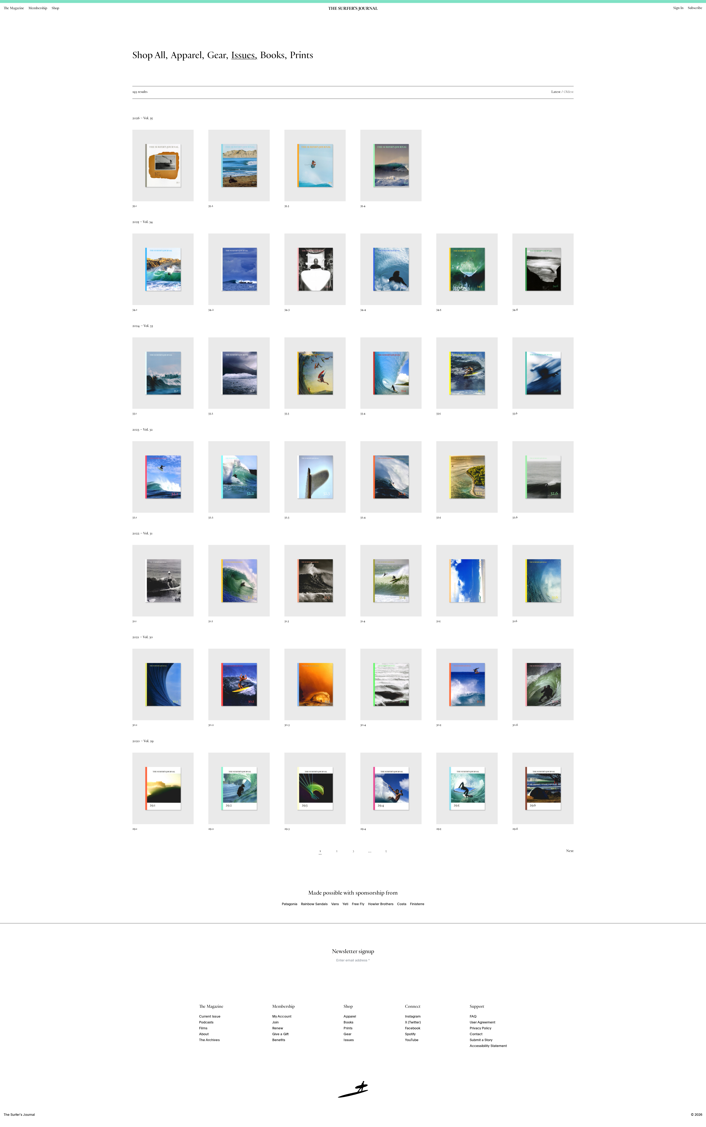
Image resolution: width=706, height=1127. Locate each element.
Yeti (345, 904)
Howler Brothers (380, 904)
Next (570, 851)
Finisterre (417, 904)
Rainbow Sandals (314, 904)
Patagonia (289, 904)
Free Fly (358, 904)
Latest (556, 92)
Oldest (569, 92)
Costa (401, 904)
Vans (335, 904)
